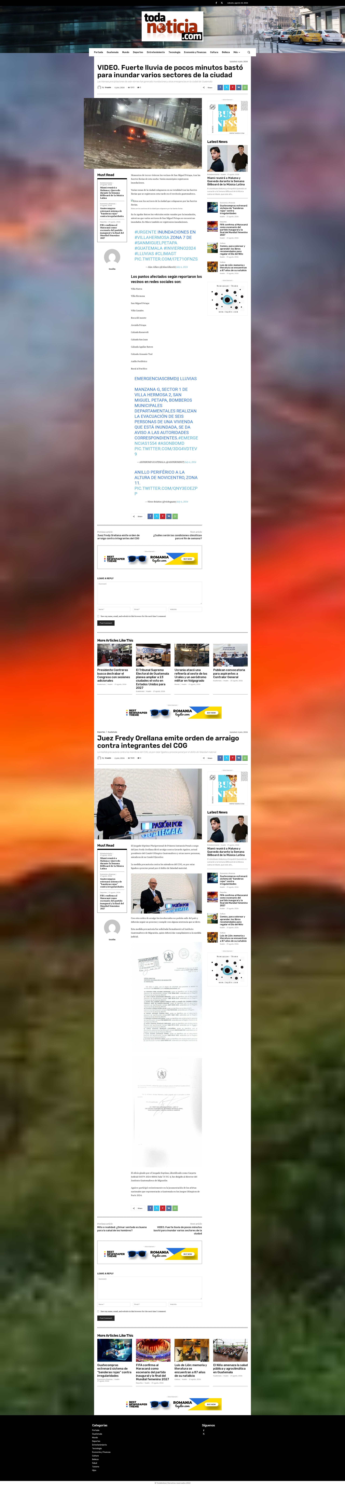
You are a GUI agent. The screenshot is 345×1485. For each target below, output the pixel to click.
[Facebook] (216, 3)
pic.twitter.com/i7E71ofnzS (166, 259)
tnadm (108, 87)
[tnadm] (99, 87)
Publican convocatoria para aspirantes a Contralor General (229, 673)
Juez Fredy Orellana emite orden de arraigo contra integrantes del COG (118, 537)
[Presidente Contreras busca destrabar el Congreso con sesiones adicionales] (114, 655)
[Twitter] (222, 3)
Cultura (222, 243)
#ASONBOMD (171, 443)
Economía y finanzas (107, 204)
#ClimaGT (165, 253)
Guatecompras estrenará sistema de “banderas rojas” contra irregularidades (112, 212)
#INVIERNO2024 (180, 248)
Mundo (177, 684)
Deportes (103, 222)
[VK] (239, 87)
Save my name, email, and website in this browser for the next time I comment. (133, 616)
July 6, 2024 (182, 266)
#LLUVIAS (144, 253)
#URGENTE (145, 232)
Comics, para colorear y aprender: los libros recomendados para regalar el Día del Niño (232, 250)
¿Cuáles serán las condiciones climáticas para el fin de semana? (177, 537)
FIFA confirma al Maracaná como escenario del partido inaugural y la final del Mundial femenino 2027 (112, 231)
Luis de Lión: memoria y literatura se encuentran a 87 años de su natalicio (233, 268)
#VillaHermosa (151, 237)
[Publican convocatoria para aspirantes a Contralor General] (230, 655)
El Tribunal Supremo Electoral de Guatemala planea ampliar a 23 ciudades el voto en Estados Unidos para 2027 (152, 679)
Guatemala (101, 684)
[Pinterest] (232, 87)
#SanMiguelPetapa (155, 242)
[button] (249, 52)
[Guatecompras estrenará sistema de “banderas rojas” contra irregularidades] (212, 207)
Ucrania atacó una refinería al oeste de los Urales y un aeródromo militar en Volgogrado (191, 675)
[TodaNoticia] (172, 26)
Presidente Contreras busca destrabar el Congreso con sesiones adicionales (113, 675)
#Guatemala (148, 248)
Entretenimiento (106, 183)
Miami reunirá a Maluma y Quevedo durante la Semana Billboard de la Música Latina (112, 192)
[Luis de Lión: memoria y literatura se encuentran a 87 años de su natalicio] (212, 267)
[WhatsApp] (245, 87)
